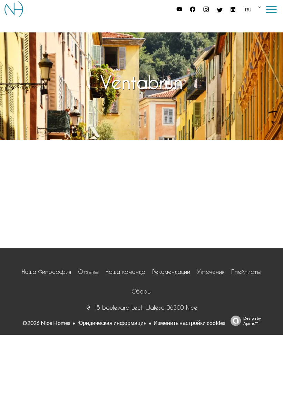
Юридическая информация (112, 322)
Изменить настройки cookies (189, 322)
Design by (252, 321)
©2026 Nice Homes (46, 322)
